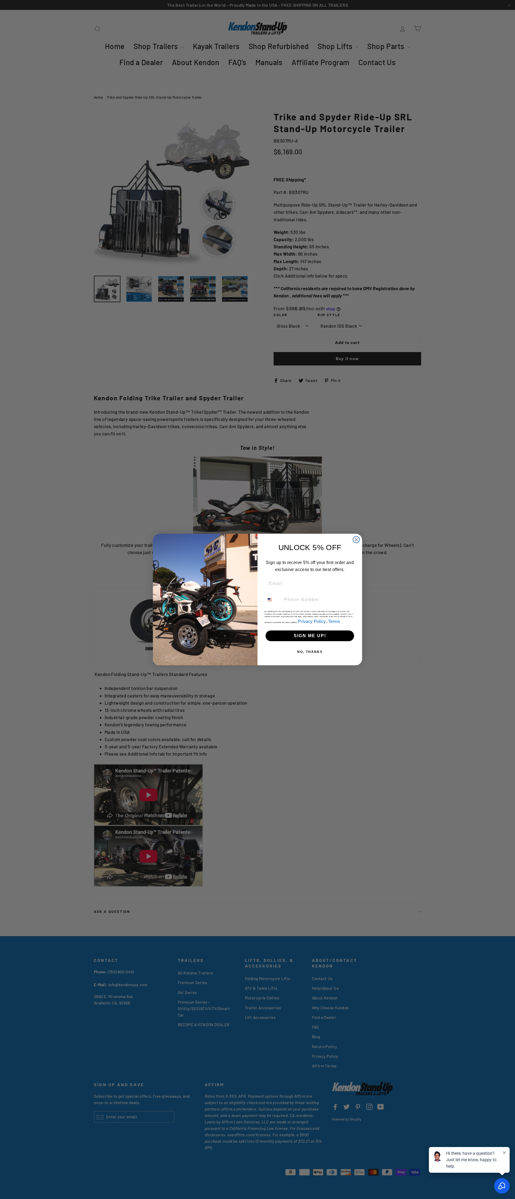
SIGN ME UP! (310, 635)
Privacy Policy (312, 621)
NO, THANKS (310, 652)
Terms (334, 621)
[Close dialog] (356, 539)
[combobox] (273, 600)
